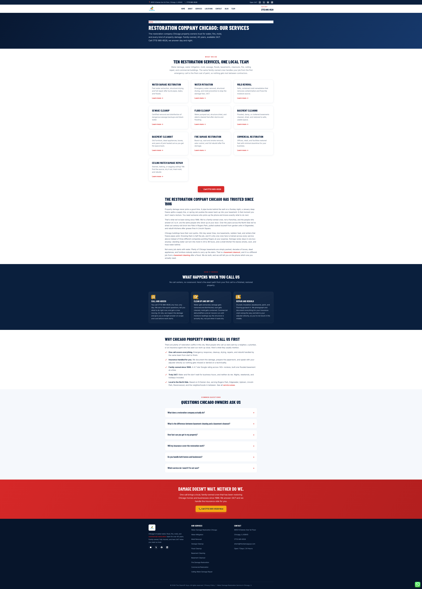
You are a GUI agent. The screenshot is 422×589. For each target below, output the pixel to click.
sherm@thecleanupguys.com (244, 544)
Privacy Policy (210, 585)
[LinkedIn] (272, 2)
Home (183, 8)
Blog (226, 8)
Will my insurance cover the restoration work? (186, 445)
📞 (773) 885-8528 (191, 2)
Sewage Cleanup (197, 544)
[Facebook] (267, 2)
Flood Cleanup (196, 548)
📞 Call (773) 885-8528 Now (211, 509)
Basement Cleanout (198, 558)
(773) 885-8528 (267, 9)
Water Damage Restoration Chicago (204, 530)
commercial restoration (157, 536)
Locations (209, 8)
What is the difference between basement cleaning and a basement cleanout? (199, 423)
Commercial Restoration (199, 567)
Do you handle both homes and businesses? (185, 456)
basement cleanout (232, 252)
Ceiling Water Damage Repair (201, 572)
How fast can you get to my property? (182, 434)
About (190, 8)
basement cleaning (182, 255)
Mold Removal (196, 539)
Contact (219, 8)
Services (198, 8)
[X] (263, 2)
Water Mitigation (197, 534)
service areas (229, 385)
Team (233, 8)
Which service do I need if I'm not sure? (183, 468)
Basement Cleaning (198, 553)
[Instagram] (259, 2)
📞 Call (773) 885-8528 (211, 189)
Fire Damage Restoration (200, 562)
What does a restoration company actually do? (186, 412)
